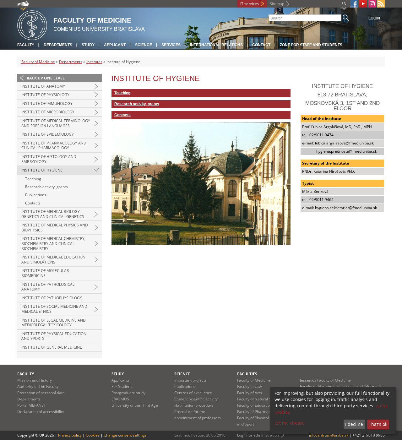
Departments (58, 45)
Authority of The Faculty (37, 386)
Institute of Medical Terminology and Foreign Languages (55, 123)
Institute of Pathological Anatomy (47, 287)
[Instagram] (372, 4)
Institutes (94, 61)
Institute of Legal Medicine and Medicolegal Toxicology (53, 323)
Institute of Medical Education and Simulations (53, 259)
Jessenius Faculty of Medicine (325, 380)
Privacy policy (70, 435)
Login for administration (258, 435)
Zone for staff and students (311, 45)
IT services (249, 3)
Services (171, 45)
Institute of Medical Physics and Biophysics (54, 227)
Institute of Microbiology (47, 112)
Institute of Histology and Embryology (48, 159)
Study (88, 45)
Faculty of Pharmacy (254, 411)
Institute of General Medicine (51, 347)
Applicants (120, 380)
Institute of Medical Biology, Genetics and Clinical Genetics (52, 214)
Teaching (33, 179)
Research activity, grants (46, 186)
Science (143, 45)
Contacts (33, 203)
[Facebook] (354, 4)
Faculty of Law (249, 386)
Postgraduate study (128, 392)
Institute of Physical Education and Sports (53, 336)
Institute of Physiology (45, 94)
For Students (122, 386)
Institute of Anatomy (43, 86)
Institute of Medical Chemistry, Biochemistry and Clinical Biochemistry (53, 243)
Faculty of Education (254, 405)
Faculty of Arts (249, 392)
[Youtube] (363, 4)
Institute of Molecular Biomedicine (45, 273)
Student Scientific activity (196, 399)
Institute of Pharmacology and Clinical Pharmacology (53, 145)
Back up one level (46, 78)
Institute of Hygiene (41, 170)
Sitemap (277, 3)
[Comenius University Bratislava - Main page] (32, 24)
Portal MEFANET (31, 405)
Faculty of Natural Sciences (260, 399)
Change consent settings (125, 435)
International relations (216, 45)
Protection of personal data (41, 392)
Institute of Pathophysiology (51, 298)
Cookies (93, 435)
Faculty (25, 45)
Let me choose (289, 423)
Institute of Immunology (47, 103)
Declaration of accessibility (40, 411)
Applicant (115, 45)
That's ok (378, 424)
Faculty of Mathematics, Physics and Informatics (341, 386)
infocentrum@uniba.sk (328, 435)
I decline (354, 424)
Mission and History (34, 380)
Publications (35, 195)
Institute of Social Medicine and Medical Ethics (54, 309)
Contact (261, 45)
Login (374, 18)
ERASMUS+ (121, 399)
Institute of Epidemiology (47, 134)
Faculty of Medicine (38, 61)
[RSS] (381, 4)
